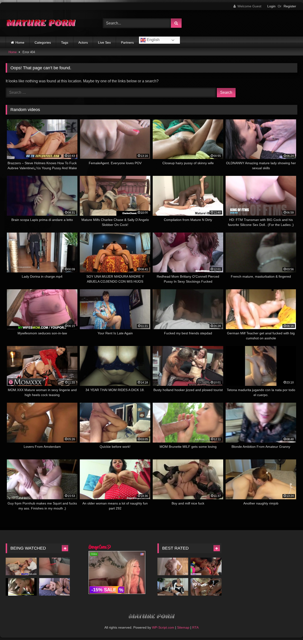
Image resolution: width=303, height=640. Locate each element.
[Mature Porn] (41, 23)
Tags (64, 42)
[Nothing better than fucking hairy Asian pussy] (54, 586)
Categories (43, 42)
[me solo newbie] (54, 566)
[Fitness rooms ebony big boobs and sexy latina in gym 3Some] (206, 566)
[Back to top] (288, 626)
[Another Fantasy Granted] (206, 586)
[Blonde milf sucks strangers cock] (21, 586)
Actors (83, 42)
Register (290, 6)
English (153, 40)
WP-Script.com (163, 627)
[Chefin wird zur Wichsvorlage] (172, 586)
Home (19, 42)
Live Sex (104, 42)
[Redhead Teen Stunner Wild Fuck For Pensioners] (21, 566)
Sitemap (183, 627)
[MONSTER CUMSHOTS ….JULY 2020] (172, 566)
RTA (195, 627)
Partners (127, 42)
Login (271, 6)
